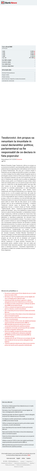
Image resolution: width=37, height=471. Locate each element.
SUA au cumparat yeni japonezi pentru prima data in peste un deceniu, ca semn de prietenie (18, 424)
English (18, 458)
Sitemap (32, 463)
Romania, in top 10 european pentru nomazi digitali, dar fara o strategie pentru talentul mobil (17, 411)
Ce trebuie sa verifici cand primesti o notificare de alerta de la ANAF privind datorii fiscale (18, 419)
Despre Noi (29, 461)
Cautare (28, 458)
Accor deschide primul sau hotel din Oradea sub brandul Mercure (17, 428)
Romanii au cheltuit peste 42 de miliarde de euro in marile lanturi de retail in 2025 (17, 406)
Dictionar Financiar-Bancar (8, 73)
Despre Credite (5, 75)
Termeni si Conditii (18, 466)
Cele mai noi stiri (11, 458)
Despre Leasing (5, 76)
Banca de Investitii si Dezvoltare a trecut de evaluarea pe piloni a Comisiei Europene (17, 432)
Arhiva (23, 458)
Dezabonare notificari (6, 463)
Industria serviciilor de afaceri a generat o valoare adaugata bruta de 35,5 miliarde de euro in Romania (18, 415)
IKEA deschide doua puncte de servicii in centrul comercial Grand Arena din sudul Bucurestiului (18, 445)
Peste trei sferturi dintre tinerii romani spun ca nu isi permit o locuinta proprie (18, 437)
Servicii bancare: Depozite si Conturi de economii (13, 78)
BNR (29, 455)
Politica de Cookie (9, 465)
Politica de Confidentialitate (23, 465)
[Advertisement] (18, 25)
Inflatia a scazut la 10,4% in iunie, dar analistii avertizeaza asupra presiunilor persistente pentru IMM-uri (17, 441)
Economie (19, 159)
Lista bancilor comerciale (8, 80)
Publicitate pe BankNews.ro (21, 463)
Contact (22, 461)
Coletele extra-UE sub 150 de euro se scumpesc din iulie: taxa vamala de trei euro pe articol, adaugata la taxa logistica (20, 340)
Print (4, 161)
